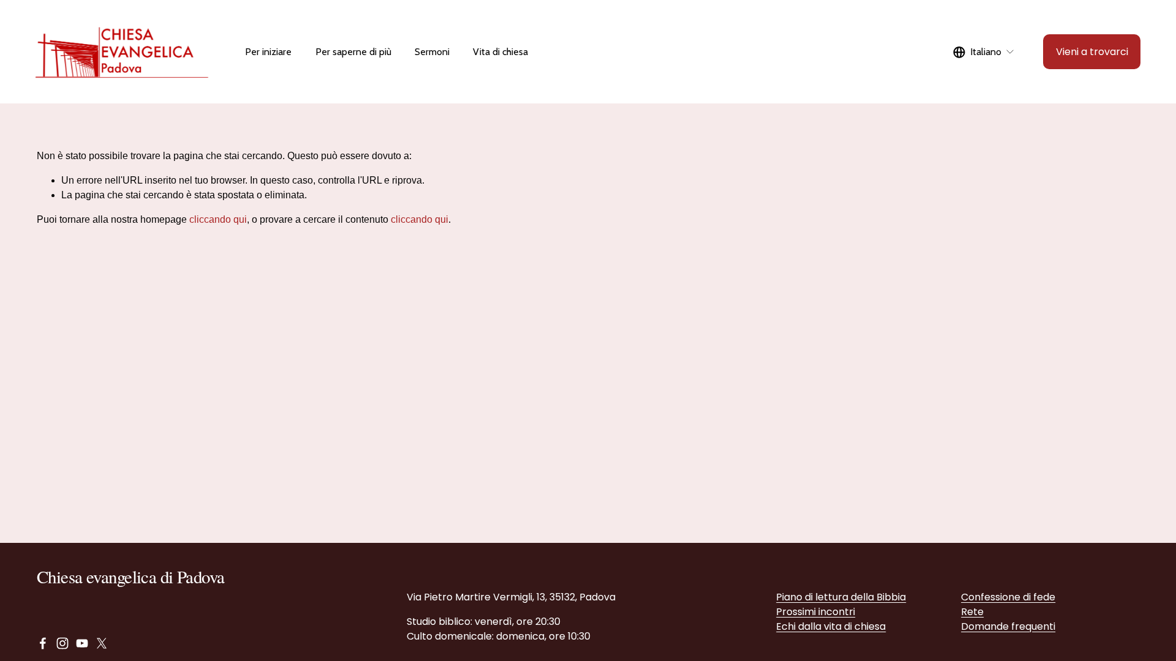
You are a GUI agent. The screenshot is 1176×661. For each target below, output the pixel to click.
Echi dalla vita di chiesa (831, 626)
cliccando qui (218, 219)
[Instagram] (62, 643)
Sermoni (432, 52)
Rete (972, 612)
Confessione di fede (1008, 597)
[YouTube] (82, 643)
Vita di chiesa (500, 52)
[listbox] (984, 52)
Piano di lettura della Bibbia (841, 597)
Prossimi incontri (815, 612)
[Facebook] (43, 643)
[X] (102, 643)
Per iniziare (268, 52)
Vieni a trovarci (1092, 52)
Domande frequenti (1008, 626)
